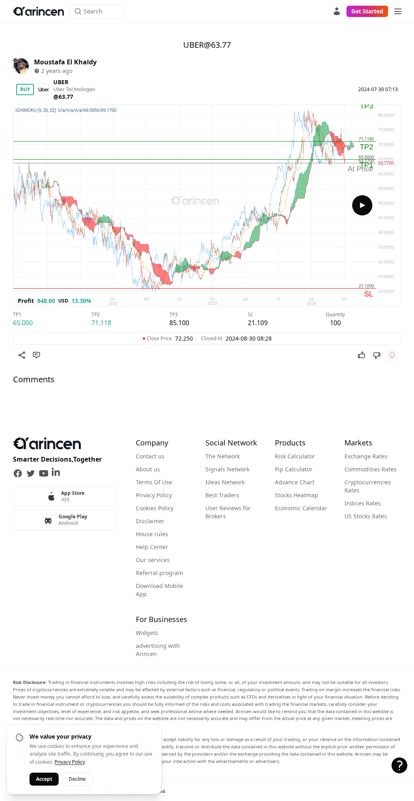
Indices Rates (362, 503)
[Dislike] (376, 355)
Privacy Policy (154, 495)
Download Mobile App (159, 590)
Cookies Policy (154, 508)
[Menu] (398, 11)
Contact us (150, 456)
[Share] (22, 355)
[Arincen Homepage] (38, 11)
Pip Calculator (294, 469)
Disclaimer (150, 521)
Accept (44, 778)
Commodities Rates (370, 469)
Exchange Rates (365, 456)
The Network (222, 456)
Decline (77, 778)
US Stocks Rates (365, 516)
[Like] (361, 355)
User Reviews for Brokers (228, 512)
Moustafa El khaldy (65, 62)
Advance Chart (295, 482)
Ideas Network (225, 482)
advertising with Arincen (158, 650)
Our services (153, 560)
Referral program (159, 573)
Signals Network (227, 469)
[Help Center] (399, 765)
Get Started (367, 11)
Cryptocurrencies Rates (367, 486)
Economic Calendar (301, 508)
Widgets (147, 633)
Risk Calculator (295, 456)
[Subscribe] (392, 355)
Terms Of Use (154, 482)
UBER (60, 82)
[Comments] (36, 355)
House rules (152, 534)
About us (148, 469)
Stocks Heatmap (296, 495)
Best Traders (222, 495)
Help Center (152, 547)
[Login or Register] (337, 11)
